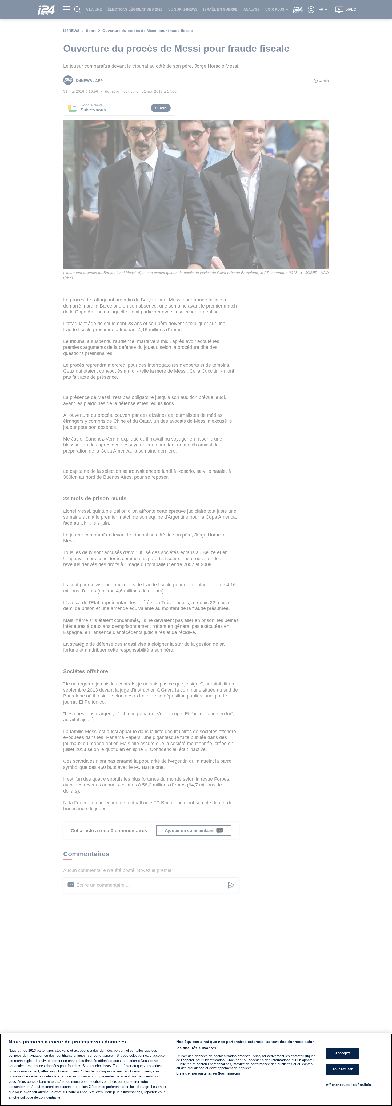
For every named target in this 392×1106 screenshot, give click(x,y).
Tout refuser (343, 1069)
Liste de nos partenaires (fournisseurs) (208, 1073)
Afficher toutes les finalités (348, 1085)
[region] (196, 1069)
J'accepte (342, 1053)
